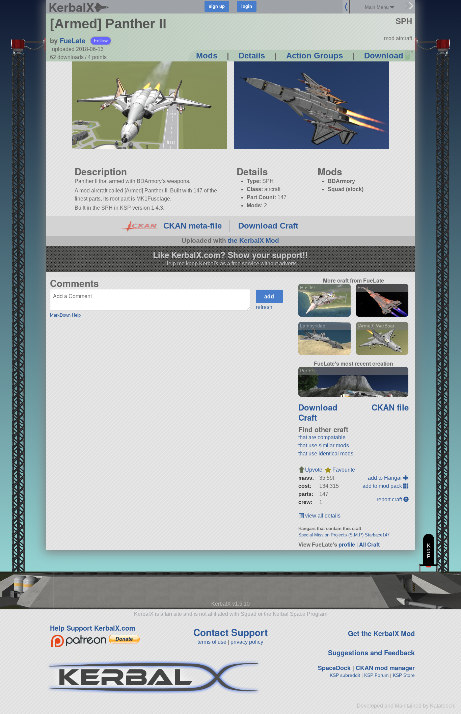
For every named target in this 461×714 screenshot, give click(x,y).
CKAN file (390, 407)
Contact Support (230, 632)
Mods (206, 55)
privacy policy (247, 642)
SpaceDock (334, 667)
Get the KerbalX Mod (381, 633)
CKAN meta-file (192, 225)
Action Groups (314, 55)
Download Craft (268, 225)
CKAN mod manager (385, 667)
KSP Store (404, 675)
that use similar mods (323, 445)
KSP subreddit (345, 675)
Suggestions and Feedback (371, 652)
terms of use (211, 642)
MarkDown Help (65, 315)
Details (252, 55)
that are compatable (322, 437)
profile (346, 544)
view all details (322, 516)
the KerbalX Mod (253, 240)
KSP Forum (376, 675)
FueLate (72, 40)
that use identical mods (325, 453)
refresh (264, 307)
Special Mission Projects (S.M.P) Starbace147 (343, 534)
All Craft (369, 544)
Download (383, 55)
